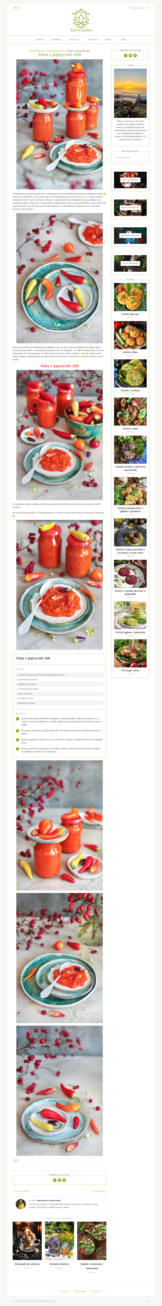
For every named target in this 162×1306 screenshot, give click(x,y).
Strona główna (36, 51)
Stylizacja (73, 40)
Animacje (109, 40)
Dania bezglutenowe (55, 51)
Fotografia (56, 40)
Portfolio (93, 40)
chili (15, 1160)
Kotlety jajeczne (130, 314)
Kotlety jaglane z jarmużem (130, 632)
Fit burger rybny (130, 670)
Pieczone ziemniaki (98, 1191)
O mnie (123, 40)
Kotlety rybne (130, 352)
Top (147, 1301)
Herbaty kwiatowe (59, 1264)
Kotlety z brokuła (130, 390)
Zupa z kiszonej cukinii (22, 1191)
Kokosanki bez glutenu (27, 1264)
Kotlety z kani (130, 428)
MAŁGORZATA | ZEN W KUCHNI (49, 1200)
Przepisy (40, 40)
